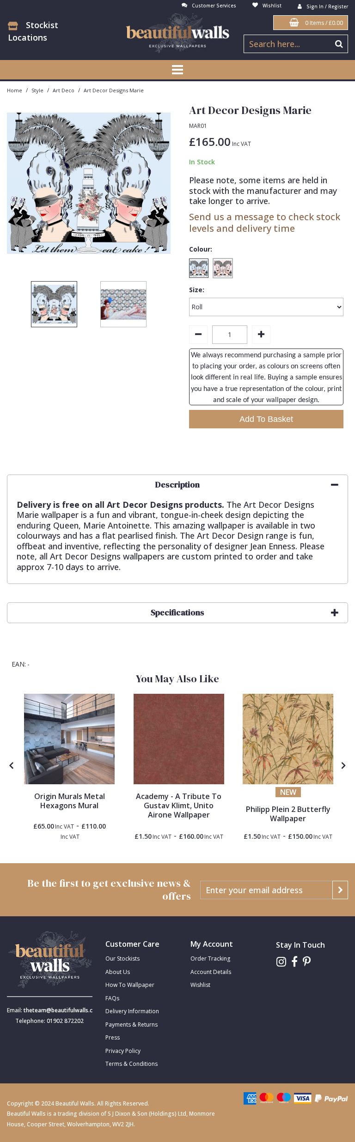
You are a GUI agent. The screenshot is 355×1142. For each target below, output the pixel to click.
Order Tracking (210, 958)
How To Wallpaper (129, 984)
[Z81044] (288, 739)
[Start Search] (339, 44)
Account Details (210, 971)
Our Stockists (122, 958)
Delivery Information (132, 1011)
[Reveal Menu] (177, 69)
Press (112, 1037)
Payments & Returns (131, 1024)
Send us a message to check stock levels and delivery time (264, 222)
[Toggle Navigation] (177, 69)
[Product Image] (179, 739)
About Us (117, 971)
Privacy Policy (123, 1050)
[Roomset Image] (69, 739)
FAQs (112, 998)
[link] (281, 961)
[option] (54, 306)
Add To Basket (266, 419)
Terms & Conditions (131, 1063)
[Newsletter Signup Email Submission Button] (340, 890)
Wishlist (200, 984)
